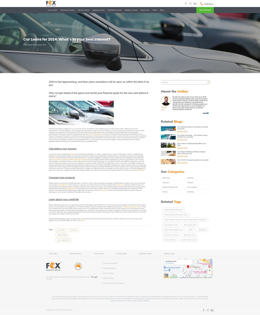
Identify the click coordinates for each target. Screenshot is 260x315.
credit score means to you (132, 207)
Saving (164, 192)
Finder (73, 154)
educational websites (79, 159)
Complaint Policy (109, 268)
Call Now (208, 4)
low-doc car (104, 190)
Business (190, 178)
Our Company (192, 187)
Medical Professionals (170, 187)
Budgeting (202, 230)
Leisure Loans (121, 253)
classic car (119, 185)
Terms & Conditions (110, 263)
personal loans (70, 188)
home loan (141, 170)
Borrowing (166, 178)
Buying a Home (170, 240)
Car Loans (60, 230)
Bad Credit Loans (190, 225)
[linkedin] (195, 4)
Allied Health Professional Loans (176, 215)
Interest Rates (62, 235)
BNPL (191, 230)
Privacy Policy (108, 273)
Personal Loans (75, 253)
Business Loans (189, 235)
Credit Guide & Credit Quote (113, 283)
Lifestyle (190, 182)
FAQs (154, 10)
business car (63, 185)
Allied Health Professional (174, 210)
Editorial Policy (108, 278)
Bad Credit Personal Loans (174, 230)
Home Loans (99, 253)
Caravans (165, 182)
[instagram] (190, 4)
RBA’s (54, 158)
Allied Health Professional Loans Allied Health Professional (185, 220)
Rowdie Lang (164, 108)
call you (81, 220)
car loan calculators (61, 159)
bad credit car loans (171, 225)
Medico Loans (169, 253)
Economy (73, 230)
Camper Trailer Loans (188, 240)
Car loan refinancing (95, 134)
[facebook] (185, 4)
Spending (190, 192)
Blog (162, 10)
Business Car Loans (171, 235)
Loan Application (63, 240)
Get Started (205, 10)
